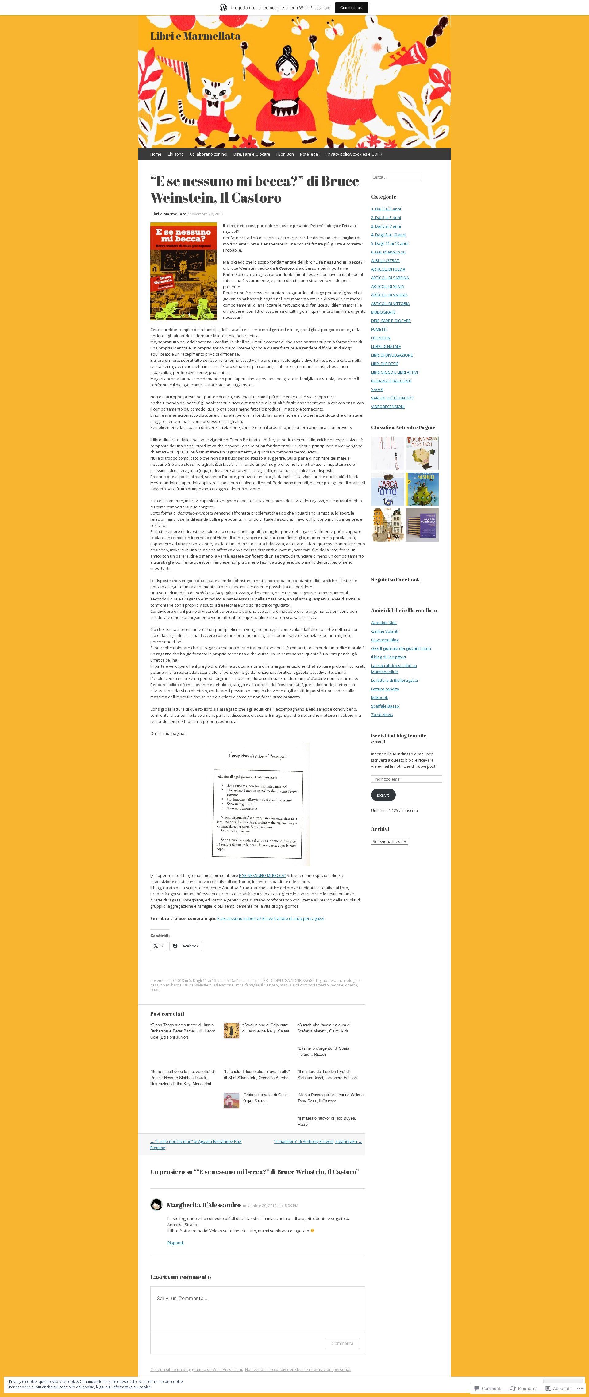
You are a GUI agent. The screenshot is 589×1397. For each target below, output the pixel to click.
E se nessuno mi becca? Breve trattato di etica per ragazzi (270, 918)
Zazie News (382, 714)
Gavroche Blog (384, 640)
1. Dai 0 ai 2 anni (386, 209)
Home (155, 154)
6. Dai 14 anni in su (242, 980)
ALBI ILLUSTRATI (385, 260)
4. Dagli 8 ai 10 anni (388, 234)
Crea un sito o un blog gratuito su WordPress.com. (196, 1369)
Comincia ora (352, 7)
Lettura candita (385, 689)
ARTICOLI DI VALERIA (389, 295)
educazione (223, 985)
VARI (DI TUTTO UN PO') (392, 398)
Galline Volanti (384, 631)
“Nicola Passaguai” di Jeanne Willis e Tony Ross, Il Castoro (331, 1098)
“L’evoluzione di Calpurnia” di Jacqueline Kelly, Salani (265, 1028)
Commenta (342, 1343)
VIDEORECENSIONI (388, 406)
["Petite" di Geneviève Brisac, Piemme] (387, 454)
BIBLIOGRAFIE (383, 312)
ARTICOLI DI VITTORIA (390, 303)
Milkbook (379, 697)
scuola (156, 989)
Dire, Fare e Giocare (251, 154)
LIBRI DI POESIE (384, 363)
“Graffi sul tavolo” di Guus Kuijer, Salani (265, 1098)
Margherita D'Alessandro (204, 1205)
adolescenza (334, 980)
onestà (351, 985)
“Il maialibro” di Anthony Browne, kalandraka (318, 1141)
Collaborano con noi (208, 154)
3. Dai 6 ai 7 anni (386, 226)
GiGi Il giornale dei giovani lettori (401, 648)
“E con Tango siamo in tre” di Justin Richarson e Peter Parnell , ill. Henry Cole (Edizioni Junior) (182, 1031)
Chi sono (175, 154)
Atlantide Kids (384, 622)
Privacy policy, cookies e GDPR (354, 154)
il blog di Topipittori (388, 657)
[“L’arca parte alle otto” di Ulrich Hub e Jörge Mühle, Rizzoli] (387, 490)
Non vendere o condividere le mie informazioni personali (298, 1369)
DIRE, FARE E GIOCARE (391, 320)
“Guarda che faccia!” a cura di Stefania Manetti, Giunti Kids (324, 1028)
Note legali (310, 154)
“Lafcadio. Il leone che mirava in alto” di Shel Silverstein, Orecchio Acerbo (257, 1074)
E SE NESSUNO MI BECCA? (262, 875)
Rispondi (175, 1242)
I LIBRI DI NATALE (386, 346)
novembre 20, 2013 (206, 214)
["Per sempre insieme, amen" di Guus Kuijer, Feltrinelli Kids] (387, 525)
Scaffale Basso (385, 706)
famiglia (252, 985)
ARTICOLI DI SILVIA (387, 286)
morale (337, 985)
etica (239, 985)
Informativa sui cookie (132, 1387)
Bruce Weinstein (197, 985)
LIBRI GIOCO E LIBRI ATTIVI (394, 372)
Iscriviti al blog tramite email (399, 738)
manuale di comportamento (304, 985)
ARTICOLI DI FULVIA (388, 269)
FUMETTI (379, 329)
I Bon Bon (285, 154)
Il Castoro (269, 985)
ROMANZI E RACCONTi (391, 381)
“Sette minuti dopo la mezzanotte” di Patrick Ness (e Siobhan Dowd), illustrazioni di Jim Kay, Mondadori (182, 1077)
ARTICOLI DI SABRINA (390, 277)
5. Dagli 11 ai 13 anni (207, 980)
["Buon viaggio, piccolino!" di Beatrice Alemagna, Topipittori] (422, 454)
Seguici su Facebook (395, 579)
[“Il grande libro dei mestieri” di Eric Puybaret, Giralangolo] (422, 490)
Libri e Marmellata (168, 214)
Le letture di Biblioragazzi (394, 680)
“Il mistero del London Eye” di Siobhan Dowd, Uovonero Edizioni (328, 1074)
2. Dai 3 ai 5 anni (386, 217)
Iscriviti (383, 795)
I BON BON (381, 338)
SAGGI (308, 980)
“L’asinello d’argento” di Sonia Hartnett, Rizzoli (323, 1051)
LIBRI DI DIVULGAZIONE (280, 980)
